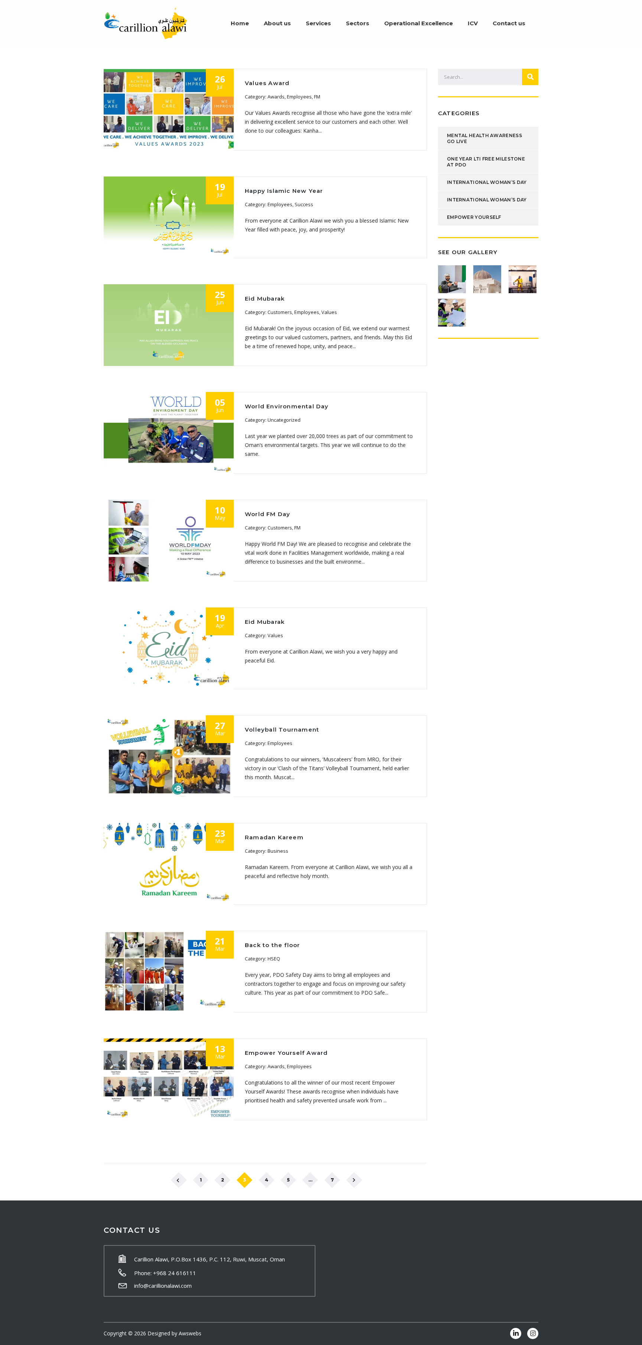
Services (318, 23)
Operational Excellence (418, 23)
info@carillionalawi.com (163, 1285)
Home (240, 23)
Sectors (357, 23)
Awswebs (190, 1333)
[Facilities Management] (453, 276)
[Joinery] (523, 276)
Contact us (509, 23)
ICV (473, 23)
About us (277, 23)
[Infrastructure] (453, 310)
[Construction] (488, 276)
